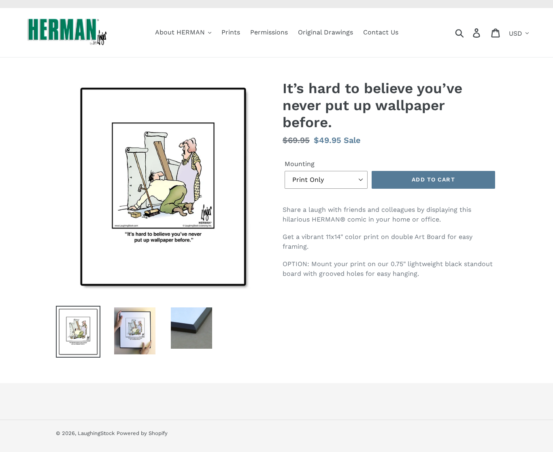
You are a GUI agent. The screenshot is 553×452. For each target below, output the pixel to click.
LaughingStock (96, 433)
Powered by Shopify (142, 433)
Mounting (300, 164)
